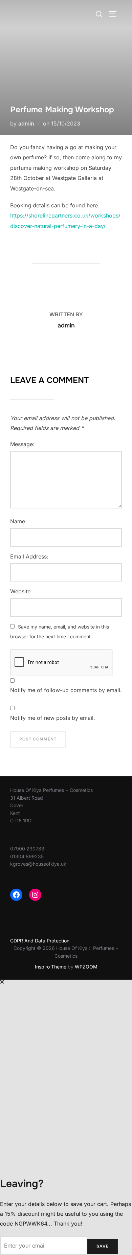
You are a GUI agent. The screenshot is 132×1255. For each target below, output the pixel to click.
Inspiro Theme (50, 966)
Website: (21, 591)
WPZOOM (86, 966)
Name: (18, 521)
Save (102, 1246)
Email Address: (29, 556)
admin (26, 123)
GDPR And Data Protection (39, 940)
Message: (22, 444)
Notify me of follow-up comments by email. (66, 690)
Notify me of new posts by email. (52, 717)
